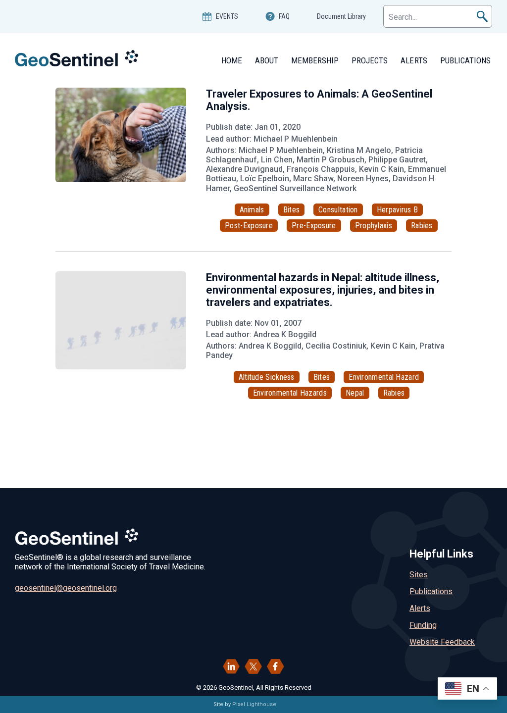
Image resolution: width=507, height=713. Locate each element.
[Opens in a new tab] (231, 666)
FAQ (284, 16)
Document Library (341, 16)
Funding (423, 625)
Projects (370, 60)
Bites (291, 209)
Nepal (355, 393)
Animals (252, 209)
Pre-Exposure (314, 225)
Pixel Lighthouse (254, 704)
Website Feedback (442, 642)
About (266, 60)
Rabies (422, 225)
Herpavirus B (397, 209)
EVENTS (227, 16)
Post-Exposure (249, 225)
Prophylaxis (373, 225)
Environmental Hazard (384, 377)
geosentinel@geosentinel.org (66, 588)
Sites (418, 574)
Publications (465, 60)
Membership (315, 60)
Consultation (338, 209)
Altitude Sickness (267, 377)
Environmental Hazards (290, 393)
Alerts (414, 60)
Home (231, 60)
